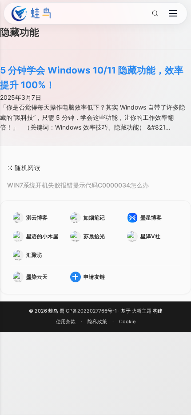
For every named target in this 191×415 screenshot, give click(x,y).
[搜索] (154, 13)
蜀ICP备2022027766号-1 (88, 311)
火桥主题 (141, 311)
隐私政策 (97, 321)
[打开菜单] (173, 13)
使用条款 (66, 321)
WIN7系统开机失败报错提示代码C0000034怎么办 (78, 185)
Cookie (127, 321)
